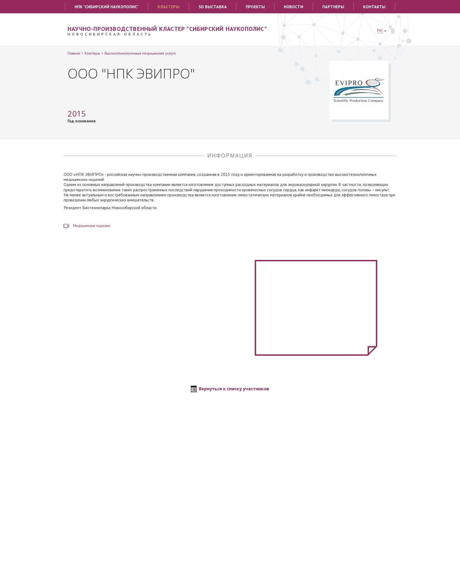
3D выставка (213, 6)
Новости (293, 6)
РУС (380, 30)
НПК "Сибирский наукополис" (107, 6)
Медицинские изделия (91, 225)
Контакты (374, 6)
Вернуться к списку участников (234, 389)
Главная (74, 53)
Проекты (255, 6)
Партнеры (333, 6)
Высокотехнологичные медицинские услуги (140, 53)
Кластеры (168, 6)
